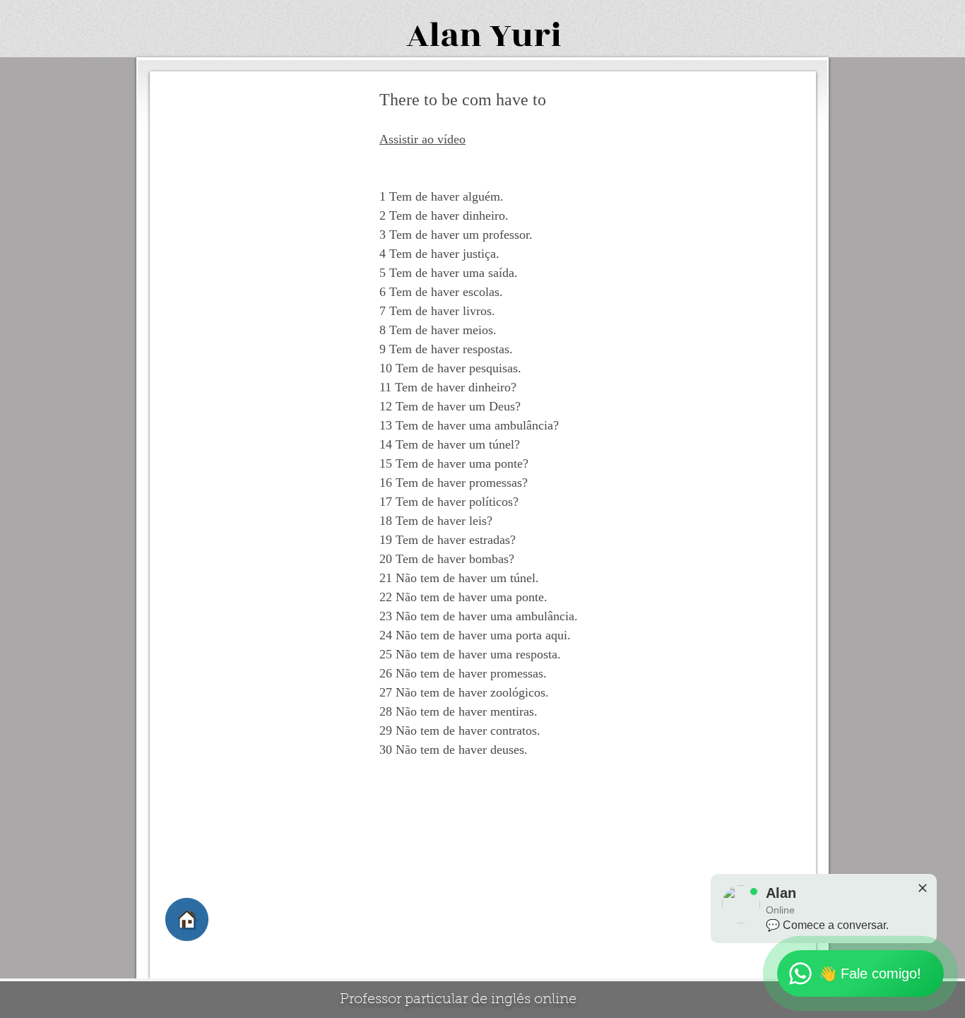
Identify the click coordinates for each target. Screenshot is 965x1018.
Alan (444, 36)
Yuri (526, 36)
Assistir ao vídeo (422, 139)
